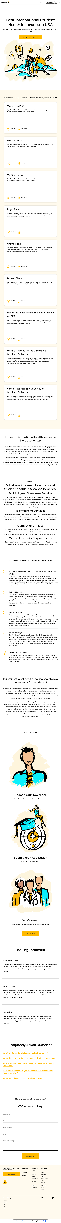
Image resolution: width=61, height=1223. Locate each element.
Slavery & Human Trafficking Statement (12, 1211)
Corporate (24, 1172)
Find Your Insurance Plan (30, 37)
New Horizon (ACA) (44, 1179)
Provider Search (34, 1182)
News (5, 1200)
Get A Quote (24, 128)
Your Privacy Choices (35, 1221)
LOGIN (41, 2)
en (55, 2)
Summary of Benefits (8, 1209)
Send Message (30, 1156)
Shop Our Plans (30, 933)
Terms (5, 1207)
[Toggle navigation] (59, 2)
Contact (24, 1175)
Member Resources (34, 1186)
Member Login (34, 1175)
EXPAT (43, 1183)
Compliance (6, 1204)
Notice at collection (20, 1221)
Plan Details (13, 128)
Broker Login (35, 1179)
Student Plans (43, 1188)
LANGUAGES (50, 2)
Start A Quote (11, 1174)
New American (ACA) (43, 1174)
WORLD (43, 1185)
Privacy (5, 1202)
